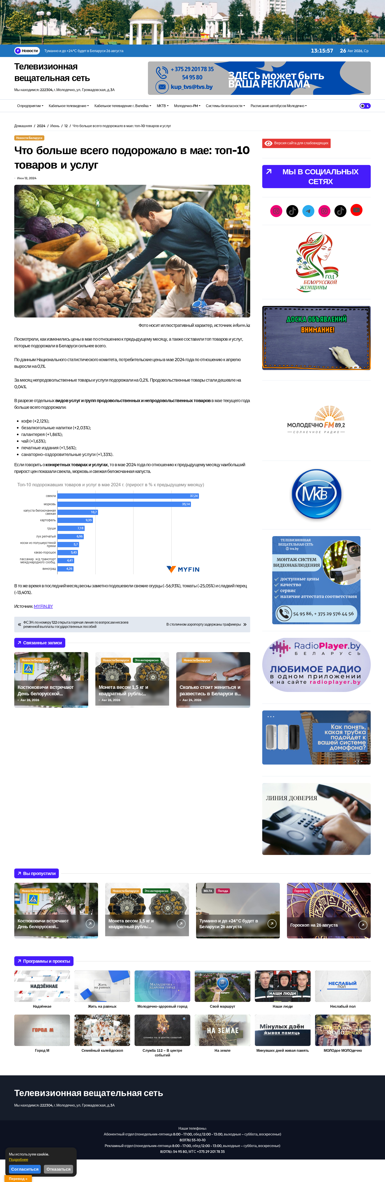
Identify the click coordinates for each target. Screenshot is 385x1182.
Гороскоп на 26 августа (314, 925)
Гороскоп (301, 891)
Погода (223, 891)
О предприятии (29, 106)
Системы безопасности (224, 106)
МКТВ (161, 106)
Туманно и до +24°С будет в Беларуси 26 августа (228, 923)
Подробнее (18, 1159)
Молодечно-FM (186, 106)
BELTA (208, 891)
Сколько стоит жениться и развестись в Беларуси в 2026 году (210, 693)
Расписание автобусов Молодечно (277, 106)
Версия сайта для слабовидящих (300, 143)
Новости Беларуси (29, 138)
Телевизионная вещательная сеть (88, 1092)
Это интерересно (147, 660)
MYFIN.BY (43, 606)
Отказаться (59, 1169)
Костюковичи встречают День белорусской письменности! (46, 693)
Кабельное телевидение (67, 106)
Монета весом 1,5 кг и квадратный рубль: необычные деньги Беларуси (123, 696)
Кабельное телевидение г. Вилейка (121, 106)
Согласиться (25, 1169)
